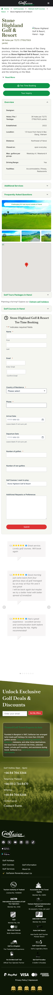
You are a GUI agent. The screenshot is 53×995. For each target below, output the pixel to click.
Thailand (20, 740)
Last (7, 349)
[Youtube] (15, 842)
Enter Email (10, 367)
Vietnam (28, 740)
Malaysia (8, 742)
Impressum (33, 980)
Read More (10, 77)
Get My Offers (35, 713)
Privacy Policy (21, 980)
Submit (26, 527)
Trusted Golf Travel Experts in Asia (23, 727)
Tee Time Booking (27, 85)
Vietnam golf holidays (39, 302)
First (8, 340)
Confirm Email (12, 376)
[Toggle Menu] (48, 3)
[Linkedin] (21, 842)
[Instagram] (27, 842)
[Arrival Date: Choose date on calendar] (42, 419)
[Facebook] (3, 842)
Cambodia (37, 740)
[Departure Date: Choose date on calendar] (42, 437)
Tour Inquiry (26, 93)
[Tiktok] (33, 842)
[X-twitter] (9, 842)
